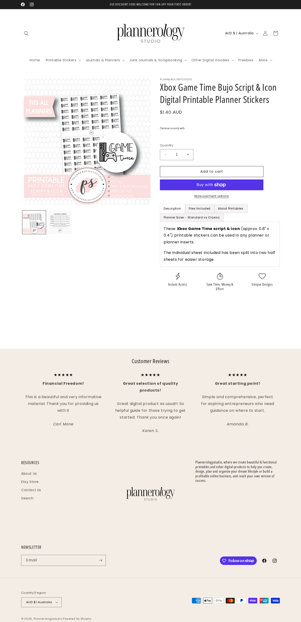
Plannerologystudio (48, 619)
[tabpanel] (220, 244)
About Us (29, 473)
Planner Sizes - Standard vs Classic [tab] (192, 217)
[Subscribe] (100, 560)
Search (27, 498)
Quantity (166, 145)
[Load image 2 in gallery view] (60, 222)
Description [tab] (172, 208)
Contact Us (31, 490)
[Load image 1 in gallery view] (34, 222)
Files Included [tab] (199, 208)
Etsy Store (30, 481)
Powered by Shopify (77, 619)
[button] (26, 33)
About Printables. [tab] (231, 208)
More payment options (211, 196)
